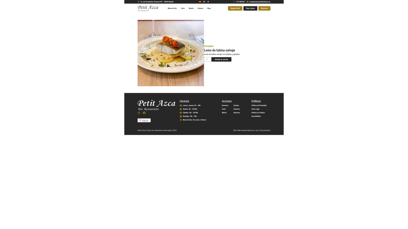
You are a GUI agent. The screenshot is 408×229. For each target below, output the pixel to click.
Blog (208, 8)
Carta (183, 8)
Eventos (200, 8)
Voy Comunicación (262, 130)
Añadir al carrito (221, 59)
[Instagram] (139, 113)
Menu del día (172, 8)
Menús (191, 8)
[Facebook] (144, 113)
